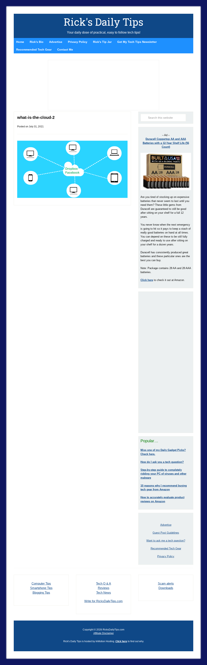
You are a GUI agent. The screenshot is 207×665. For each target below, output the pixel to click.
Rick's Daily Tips (103, 21)
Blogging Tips (41, 592)
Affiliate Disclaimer (103, 633)
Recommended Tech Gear (166, 548)
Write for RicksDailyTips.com (103, 601)
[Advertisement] (165, 362)
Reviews (103, 588)
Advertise (165, 524)
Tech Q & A (103, 583)
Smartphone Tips (41, 588)
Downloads (165, 588)
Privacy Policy (165, 556)
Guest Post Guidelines (166, 532)
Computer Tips (41, 583)
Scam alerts (166, 583)
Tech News (103, 592)
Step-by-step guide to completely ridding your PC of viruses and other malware (163, 473)
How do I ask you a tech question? (162, 461)
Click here (121, 641)
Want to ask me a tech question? (165, 540)
